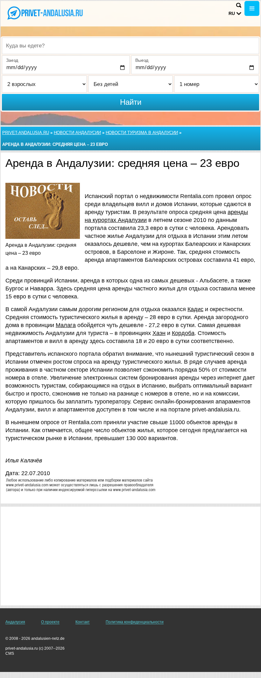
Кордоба (183, 333)
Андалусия (15, 622)
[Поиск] (238, 5)
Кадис (195, 309)
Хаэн (159, 333)
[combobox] (130, 46)
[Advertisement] (130, 556)
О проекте (50, 622)
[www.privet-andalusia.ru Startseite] (44, 13)
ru (232, 13)
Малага (66, 325)
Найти (130, 102)
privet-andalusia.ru (25, 132)
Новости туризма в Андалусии (142, 132)
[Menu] (251, 8)
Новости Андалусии (77, 132)
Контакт (82, 622)
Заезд (12, 60)
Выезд (141, 60)
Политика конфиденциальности (135, 622)
